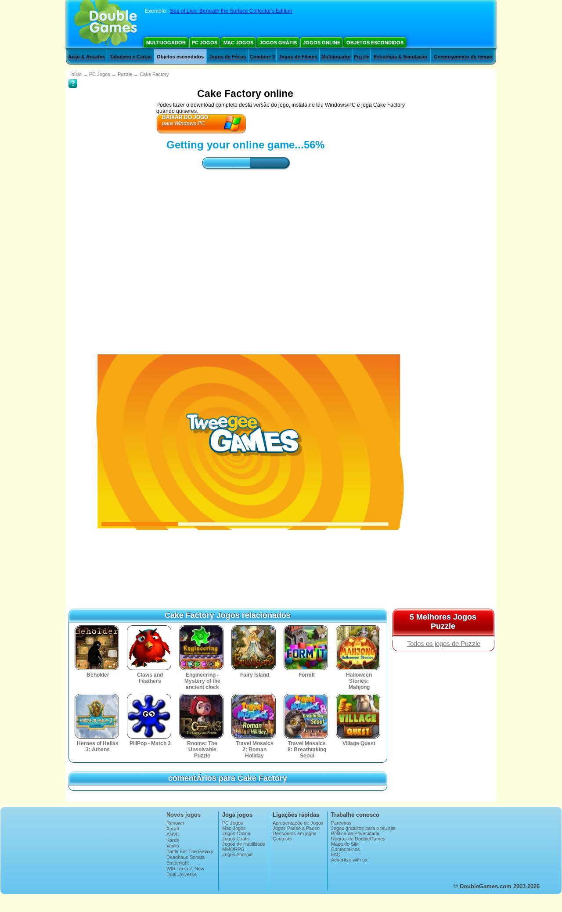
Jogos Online (321, 42)
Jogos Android (237, 854)
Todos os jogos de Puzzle (443, 643)
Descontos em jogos (295, 833)
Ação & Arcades (86, 56)
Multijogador (166, 42)
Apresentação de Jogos (298, 822)
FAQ (336, 854)
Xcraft (172, 828)
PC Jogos (204, 42)
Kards (172, 840)
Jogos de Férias (227, 56)
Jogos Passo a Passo (296, 828)
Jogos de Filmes (298, 56)
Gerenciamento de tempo (463, 56)
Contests (282, 838)
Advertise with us (349, 859)
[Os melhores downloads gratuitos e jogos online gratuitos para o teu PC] (105, 24)
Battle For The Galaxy (189, 851)
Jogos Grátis (278, 42)
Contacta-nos (345, 849)
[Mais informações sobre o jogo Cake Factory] (72, 77)
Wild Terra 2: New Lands (185, 871)
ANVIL (173, 834)
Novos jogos (183, 814)
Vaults (172, 845)
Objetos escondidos (374, 42)
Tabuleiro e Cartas (130, 56)
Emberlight (177, 862)
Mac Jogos (238, 42)
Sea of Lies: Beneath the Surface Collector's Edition (231, 11)
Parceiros (341, 822)
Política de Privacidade (355, 833)
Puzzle (361, 56)
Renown (175, 822)
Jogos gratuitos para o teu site (363, 828)
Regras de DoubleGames (358, 838)
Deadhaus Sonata (185, 857)
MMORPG (233, 849)
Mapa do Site (345, 844)
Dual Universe (181, 874)
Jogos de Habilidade (243, 844)
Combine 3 (262, 56)
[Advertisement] (245, 254)
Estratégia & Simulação (400, 56)
